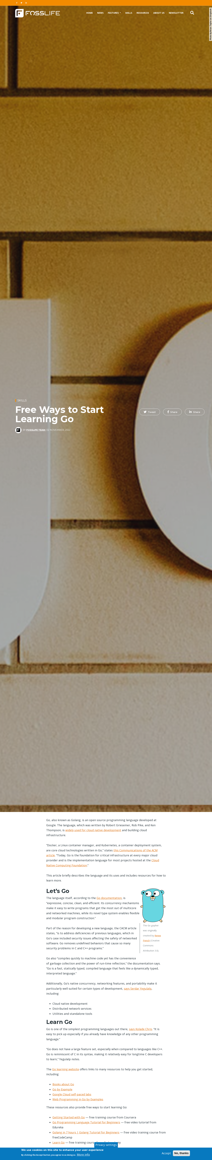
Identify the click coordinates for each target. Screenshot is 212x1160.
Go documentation (109, 898)
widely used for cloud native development (93, 830)
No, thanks (181, 1153)
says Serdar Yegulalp (137, 988)
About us (159, 12)
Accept (166, 1153)
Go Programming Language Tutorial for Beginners (86, 1122)
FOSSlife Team (35, 430)
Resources (143, 12)
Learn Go (58, 1142)
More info (83, 1154)
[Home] (37, 12)
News (100, 12)
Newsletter (176, 12)
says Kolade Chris (140, 1029)
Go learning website (65, 1069)
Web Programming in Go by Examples (77, 1099)
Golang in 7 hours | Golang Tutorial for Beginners (85, 1132)
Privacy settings (106, 1145)
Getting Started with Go (68, 1117)
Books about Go (63, 1084)
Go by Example (62, 1089)
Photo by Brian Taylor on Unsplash (210, 24)
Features (113, 12)
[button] (149, 412)
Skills (128, 12)
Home (89, 12)
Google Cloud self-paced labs (71, 1094)
